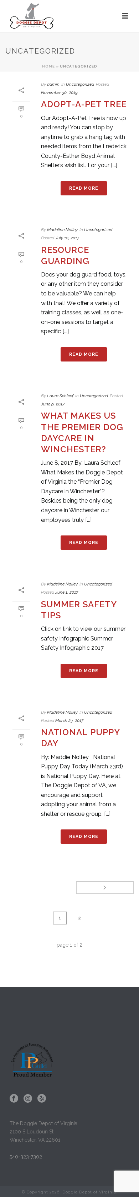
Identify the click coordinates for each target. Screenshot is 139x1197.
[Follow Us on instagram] (28, 1098)
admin (53, 84)
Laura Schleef (60, 395)
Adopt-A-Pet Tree (84, 104)
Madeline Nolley (62, 229)
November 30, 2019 (59, 92)
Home (48, 66)
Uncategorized (80, 84)
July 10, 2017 (67, 237)
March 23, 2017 (69, 720)
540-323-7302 (26, 1156)
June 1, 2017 (66, 592)
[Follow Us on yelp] (41, 1098)
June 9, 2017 (53, 404)
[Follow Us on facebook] (14, 1098)
